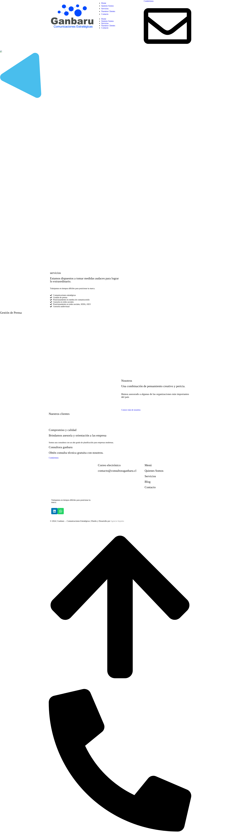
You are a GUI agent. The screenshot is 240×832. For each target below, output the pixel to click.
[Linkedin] (54, 511)
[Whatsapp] (61, 511)
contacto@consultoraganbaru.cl (117, 470)
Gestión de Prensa (11, 312)
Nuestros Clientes (108, 26)
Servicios (104, 23)
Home (103, 19)
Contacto (104, 28)
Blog (147, 481)
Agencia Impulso (117, 521)
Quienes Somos (107, 21)
